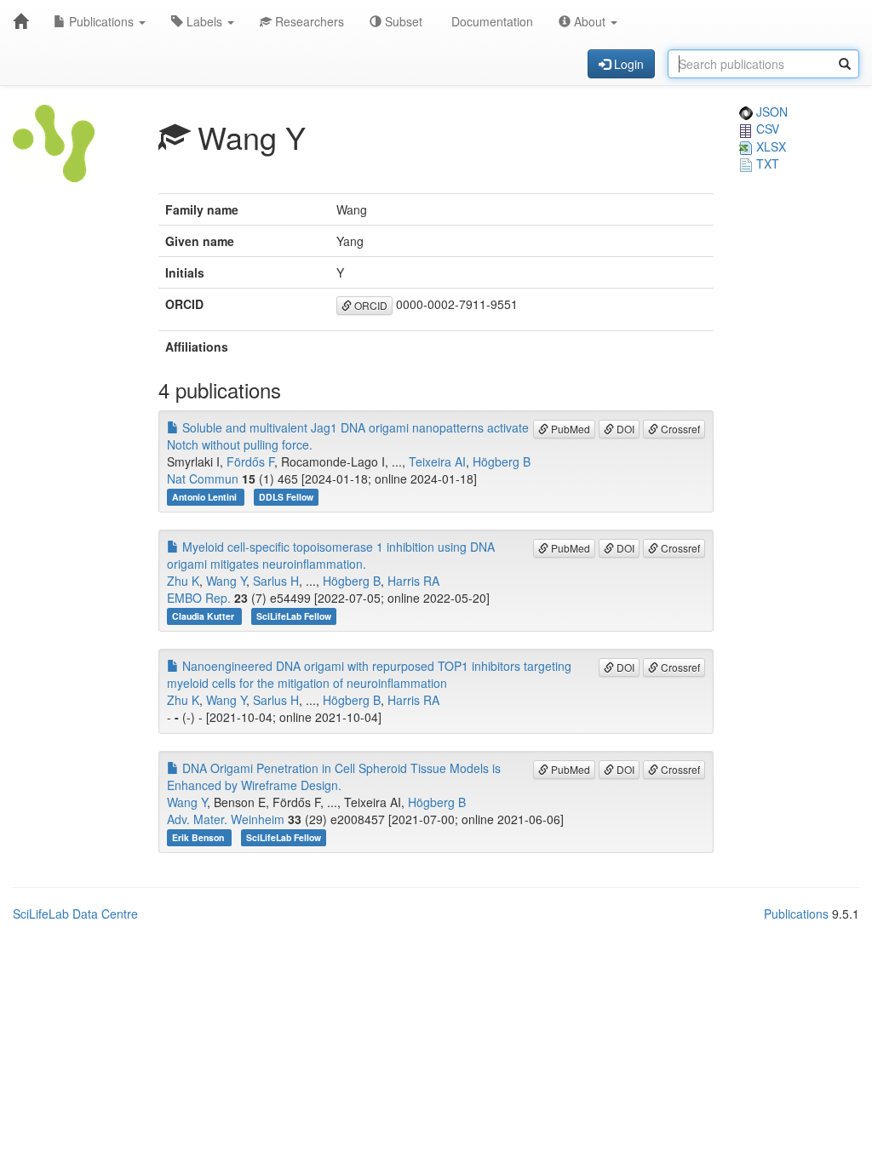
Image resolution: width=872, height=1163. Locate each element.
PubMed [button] (569, 428)
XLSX (769, 146)
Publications (101, 21)
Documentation (490, 21)
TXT (766, 163)
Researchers (308, 21)
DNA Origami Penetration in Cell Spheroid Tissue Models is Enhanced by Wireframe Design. (334, 776)
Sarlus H (276, 580)
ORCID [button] (369, 305)
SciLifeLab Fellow (293, 616)
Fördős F (250, 461)
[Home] (20, 21)
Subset (402, 21)
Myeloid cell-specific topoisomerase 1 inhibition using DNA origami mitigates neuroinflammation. (331, 555)
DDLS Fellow (286, 496)
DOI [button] (624, 428)
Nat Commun (202, 478)
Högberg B (502, 461)
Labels (204, 21)
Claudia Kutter (204, 616)
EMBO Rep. (199, 597)
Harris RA (413, 580)
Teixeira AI (437, 461)
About (590, 21)
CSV (766, 128)
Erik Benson (199, 837)
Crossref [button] (679, 428)
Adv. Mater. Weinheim (225, 819)
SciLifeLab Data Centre (75, 913)
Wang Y (226, 580)
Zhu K (183, 580)
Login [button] (627, 63)
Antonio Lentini (205, 496)
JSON (770, 111)
